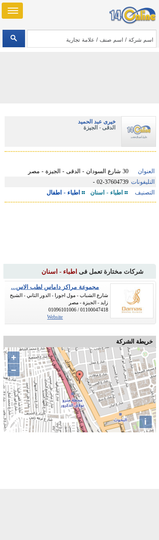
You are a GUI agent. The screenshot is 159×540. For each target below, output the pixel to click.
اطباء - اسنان (106, 192)
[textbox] (91, 39)
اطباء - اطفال (63, 192)
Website (55, 317)
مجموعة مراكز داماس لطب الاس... (55, 287)
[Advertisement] (80, 514)
